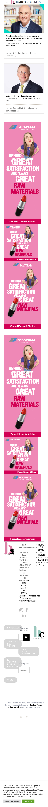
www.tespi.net (29, 601)
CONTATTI (43, 562)
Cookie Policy (36, 705)
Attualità (24, 43)
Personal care (10, 45)
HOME (41, 545)
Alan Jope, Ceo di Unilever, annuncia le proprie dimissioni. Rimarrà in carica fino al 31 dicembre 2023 (24, 38)
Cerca (41, 565)
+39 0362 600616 (24, 590)
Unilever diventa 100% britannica (20, 96)
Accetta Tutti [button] (28, 801)
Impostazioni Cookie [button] (12, 801)
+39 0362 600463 (25, 583)
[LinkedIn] (24, 615)
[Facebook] (27, 610)
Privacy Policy (14, 707)
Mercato (39, 43)
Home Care (31, 43)
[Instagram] (21, 610)
